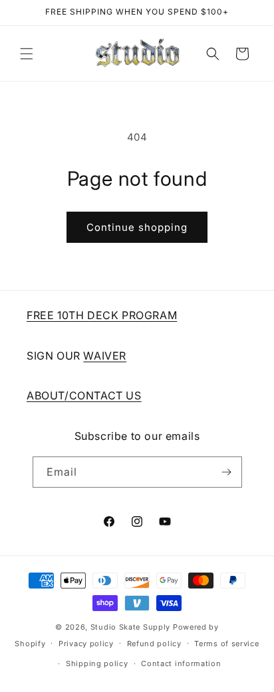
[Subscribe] (226, 472)
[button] (26, 53)
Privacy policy (86, 643)
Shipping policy (97, 663)
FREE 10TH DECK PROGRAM (102, 315)
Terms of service (226, 643)
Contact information (181, 663)
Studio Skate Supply (130, 627)
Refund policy (154, 643)
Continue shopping (137, 227)
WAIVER (104, 355)
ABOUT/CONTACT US (84, 395)
